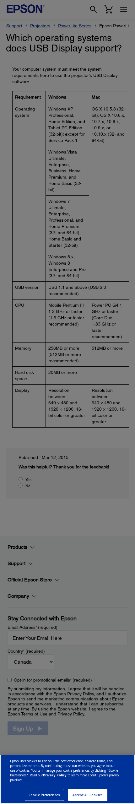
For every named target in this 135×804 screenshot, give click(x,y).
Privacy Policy (55, 775)
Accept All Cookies (88, 795)
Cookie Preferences (44, 795)
